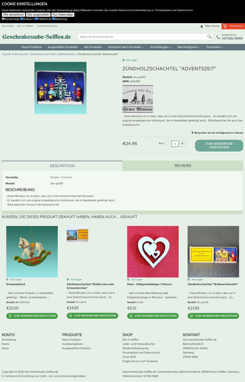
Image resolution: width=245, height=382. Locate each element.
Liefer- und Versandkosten (138, 344)
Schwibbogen (159, 47)
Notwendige (12, 19)
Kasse (5, 348)
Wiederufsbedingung (135, 348)
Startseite (8, 26)
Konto (5, 344)
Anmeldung (9, 340)
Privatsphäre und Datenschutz (174, 10)
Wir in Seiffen (25, 26)
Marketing (61, 19)
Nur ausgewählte (38, 14)
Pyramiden (213, 47)
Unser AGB (129, 357)
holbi (43, 376)
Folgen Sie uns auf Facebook (140, 361)
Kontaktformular (47, 26)
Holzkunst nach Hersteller (124, 47)
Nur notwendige (63, 14)
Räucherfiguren (187, 47)
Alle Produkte (93, 47)
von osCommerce (60, 376)
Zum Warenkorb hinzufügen (219, 145)
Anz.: (162, 143)
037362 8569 (190, 357)
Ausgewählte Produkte (63, 47)
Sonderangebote (72, 344)
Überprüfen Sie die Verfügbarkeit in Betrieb (218, 133)
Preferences (44, 19)
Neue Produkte (32, 47)
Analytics (28, 19)
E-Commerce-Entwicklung (18, 376)
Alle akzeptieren (13, 14)
